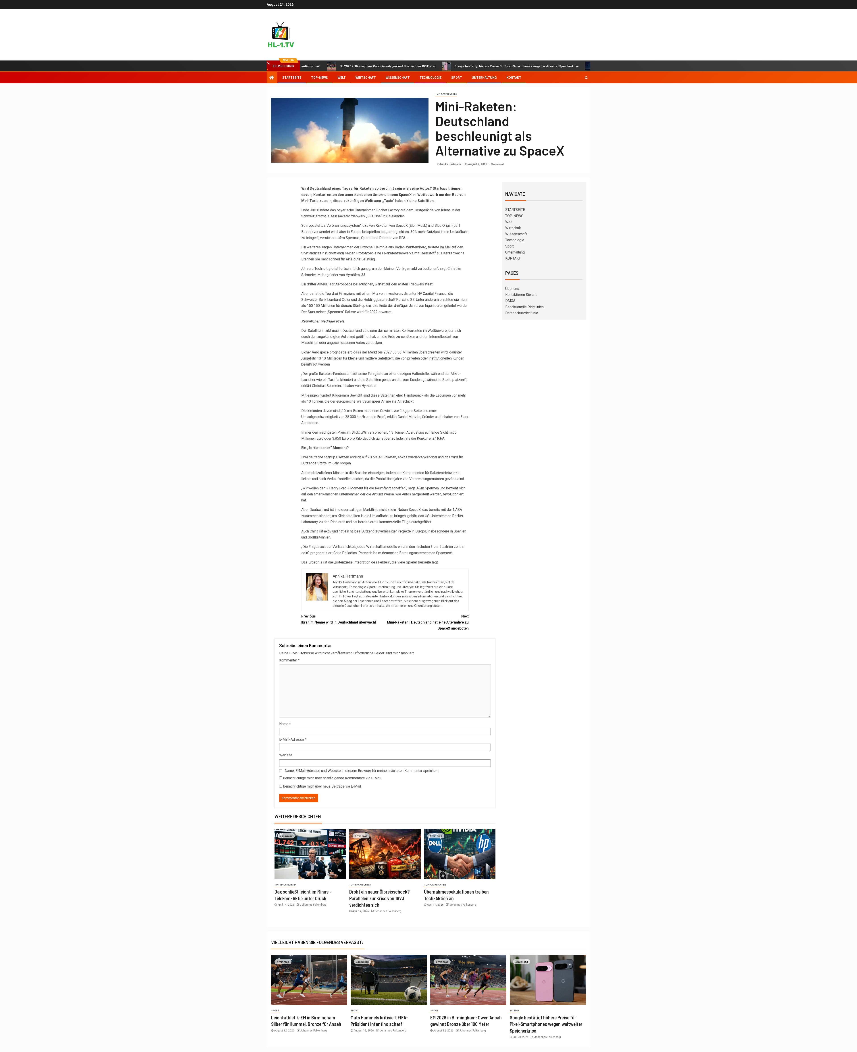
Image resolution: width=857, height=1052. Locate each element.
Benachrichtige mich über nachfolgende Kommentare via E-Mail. (332, 778)
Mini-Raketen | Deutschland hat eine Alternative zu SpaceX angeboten (428, 622)
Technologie (430, 77)
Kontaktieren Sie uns (521, 295)
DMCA (510, 301)
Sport (456, 77)
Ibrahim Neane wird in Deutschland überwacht (338, 619)
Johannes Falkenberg (313, 904)
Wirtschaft (366, 77)
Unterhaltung (484, 77)
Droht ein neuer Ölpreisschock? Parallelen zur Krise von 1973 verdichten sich (379, 898)
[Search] (586, 77)
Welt (342, 77)
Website (285, 755)
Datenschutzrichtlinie (521, 313)
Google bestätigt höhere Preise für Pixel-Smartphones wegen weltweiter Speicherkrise (463, 66)
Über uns (512, 289)
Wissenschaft (398, 77)
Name (285, 724)
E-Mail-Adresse (292, 739)
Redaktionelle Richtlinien (524, 307)
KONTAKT (514, 77)
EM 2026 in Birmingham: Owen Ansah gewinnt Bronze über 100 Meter (334, 66)
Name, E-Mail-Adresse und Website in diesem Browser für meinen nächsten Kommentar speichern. (362, 771)
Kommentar (289, 660)
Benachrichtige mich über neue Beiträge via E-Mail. (322, 786)
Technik (514, 1010)
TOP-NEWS (319, 77)
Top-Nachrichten (446, 94)
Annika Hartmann (450, 164)
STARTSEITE (291, 77)
